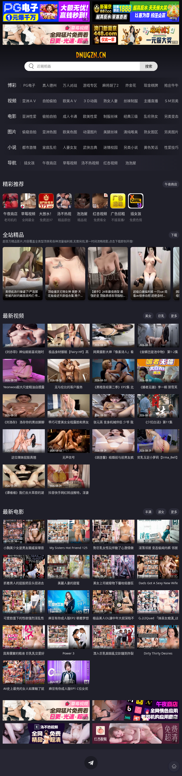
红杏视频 (110, 163)
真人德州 (49, 85)
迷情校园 (110, 147)
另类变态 (171, 116)
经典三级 (131, 116)
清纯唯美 (131, 131)
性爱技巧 (171, 147)
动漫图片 (90, 131)
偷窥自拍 (29, 131)
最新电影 (13, 511)
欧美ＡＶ (70, 100)
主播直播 (151, 100)
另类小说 (131, 147)
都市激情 (29, 147)
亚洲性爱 (29, 116)
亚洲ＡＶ (29, 100)
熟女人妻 (110, 100)
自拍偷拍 (49, 100)
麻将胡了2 (110, 85)
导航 (12, 163)
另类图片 (171, 131)
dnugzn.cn (91, 55)
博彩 (12, 85)
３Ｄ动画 (90, 100)
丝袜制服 (131, 100)
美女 (148, 316)
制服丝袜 (110, 116)
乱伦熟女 (151, 116)
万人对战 (70, 85)
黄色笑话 (151, 147)
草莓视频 (70, 163)
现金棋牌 (151, 85)
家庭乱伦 (49, 147)
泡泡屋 (130, 163)
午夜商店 (49, 163)
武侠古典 (90, 147)
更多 (174, 316)
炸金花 (130, 85)
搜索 (148, 66)
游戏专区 (90, 85)
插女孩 (29, 163)
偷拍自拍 (49, 116)
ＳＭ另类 (171, 100)
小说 (12, 147)
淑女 (161, 512)
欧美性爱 (90, 116)
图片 (12, 132)
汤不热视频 (90, 163)
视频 (12, 101)
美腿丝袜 (110, 131)
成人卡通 (70, 116)
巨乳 (161, 316)
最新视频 (13, 315)
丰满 (148, 512)
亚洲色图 (49, 131)
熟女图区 (151, 131)
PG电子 (29, 85)
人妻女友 (70, 147)
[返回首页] (174, 766)
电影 (12, 116)
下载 (174, 235)
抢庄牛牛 (171, 85)
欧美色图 (70, 131)
